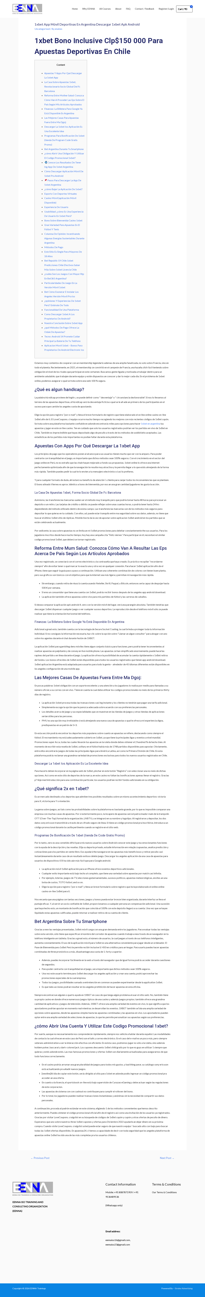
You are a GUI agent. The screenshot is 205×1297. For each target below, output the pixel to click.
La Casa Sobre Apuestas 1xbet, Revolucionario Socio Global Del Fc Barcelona (62, 86)
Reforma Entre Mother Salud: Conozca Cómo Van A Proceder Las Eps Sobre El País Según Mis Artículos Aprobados (64, 100)
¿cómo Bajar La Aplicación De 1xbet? (63, 189)
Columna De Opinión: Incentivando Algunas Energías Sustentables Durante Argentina (64, 238)
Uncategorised (42, 28)
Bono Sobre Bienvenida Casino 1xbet (63, 220)
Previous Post (40, 1158)
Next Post (167, 1158)
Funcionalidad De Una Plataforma (61, 309)
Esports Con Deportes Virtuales (60, 193)
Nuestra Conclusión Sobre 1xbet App (63, 323)
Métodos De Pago (53, 247)
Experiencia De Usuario (56, 207)
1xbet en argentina (150, 423)
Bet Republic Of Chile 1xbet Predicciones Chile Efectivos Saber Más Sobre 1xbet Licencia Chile (62, 265)
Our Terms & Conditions (164, 1192)
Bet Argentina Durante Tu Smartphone (64, 149)
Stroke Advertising (184, 1288)
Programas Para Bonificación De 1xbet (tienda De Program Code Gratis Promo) (64, 140)
